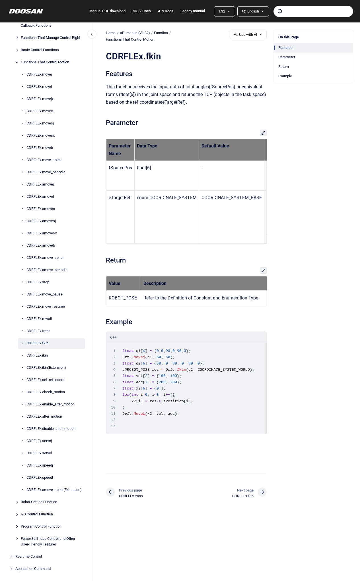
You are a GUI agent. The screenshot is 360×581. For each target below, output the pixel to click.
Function (161, 33)
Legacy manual (192, 11)
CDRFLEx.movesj (40, 123)
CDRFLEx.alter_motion (44, 416)
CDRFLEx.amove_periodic (46, 270)
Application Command (33, 569)
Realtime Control (28, 556)
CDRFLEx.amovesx (41, 233)
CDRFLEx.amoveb (40, 245)
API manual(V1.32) (135, 33)
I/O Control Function (37, 514)
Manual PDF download (107, 11)
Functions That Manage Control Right (50, 38)
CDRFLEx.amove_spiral (44, 257)
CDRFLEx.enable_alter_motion (50, 404)
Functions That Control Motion (45, 62)
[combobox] (313, 11)
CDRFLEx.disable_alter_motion (50, 428)
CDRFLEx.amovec (40, 209)
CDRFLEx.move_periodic (45, 172)
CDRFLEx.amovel (40, 196)
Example (285, 76)
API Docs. (166, 11)
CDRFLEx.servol (39, 453)
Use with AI (248, 34)
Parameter (286, 57)
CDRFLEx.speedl (39, 477)
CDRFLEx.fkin (37, 343)
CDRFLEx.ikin (37, 355)
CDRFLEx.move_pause (44, 294)
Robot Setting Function (39, 502)
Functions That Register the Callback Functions (43, 23)
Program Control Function (41, 526)
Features (285, 47)
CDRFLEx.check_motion (45, 392)
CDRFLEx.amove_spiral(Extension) (54, 490)
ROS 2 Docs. (141, 11)
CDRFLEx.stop (37, 282)
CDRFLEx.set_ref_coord (45, 380)
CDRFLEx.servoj (39, 441)
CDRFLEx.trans (38, 331)
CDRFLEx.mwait (39, 318)
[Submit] (280, 11)
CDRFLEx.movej (39, 74)
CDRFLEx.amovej (40, 184)
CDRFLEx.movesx (40, 135)
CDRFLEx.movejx (40, 99)
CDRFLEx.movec (39, 111)
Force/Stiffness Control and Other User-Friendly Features (48, 541)
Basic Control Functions (40, 50)
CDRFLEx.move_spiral (43, 160)
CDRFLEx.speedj (39, 465)
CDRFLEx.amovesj (41, 221)
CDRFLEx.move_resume (45, 306)
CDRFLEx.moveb (39, 147)
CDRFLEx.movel (39, 86)
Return (283, 66)
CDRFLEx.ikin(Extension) (46, 367)
